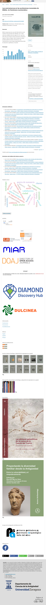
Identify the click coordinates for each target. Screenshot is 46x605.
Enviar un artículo (6, 213)
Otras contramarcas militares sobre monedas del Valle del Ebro (29, 123)
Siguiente (40, 149)
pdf (30, 40)
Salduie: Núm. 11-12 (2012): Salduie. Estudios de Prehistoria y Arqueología (25, 118)
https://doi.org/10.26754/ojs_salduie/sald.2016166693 (13, 21)
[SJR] (26, 241)
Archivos (7, 4)
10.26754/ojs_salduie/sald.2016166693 (36, 98)
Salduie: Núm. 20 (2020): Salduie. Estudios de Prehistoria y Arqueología (19, 124)
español (4, 335)
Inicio (3, 4)
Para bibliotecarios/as (6, 326)
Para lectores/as (5, 323)
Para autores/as (5, 324)
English (3, 333)
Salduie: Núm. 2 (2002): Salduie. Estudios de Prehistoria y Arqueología (25, 111)
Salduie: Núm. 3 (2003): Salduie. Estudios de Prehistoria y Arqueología (23, 121)
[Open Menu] (2, 1)
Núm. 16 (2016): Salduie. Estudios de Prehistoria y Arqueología (21, 4)
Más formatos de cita (32, 101)
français (4, 337)
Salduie (5, 1)
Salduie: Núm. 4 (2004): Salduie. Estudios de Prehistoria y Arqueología (26, 147)
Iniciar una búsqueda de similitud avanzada (18, 152)
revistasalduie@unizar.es (10, 574)
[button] (5, 556)
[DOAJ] (17, 263)
